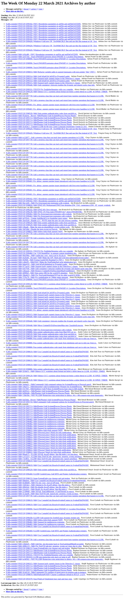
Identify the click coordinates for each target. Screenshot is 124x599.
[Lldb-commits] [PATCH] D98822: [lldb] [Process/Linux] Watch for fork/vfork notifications (41, 435)
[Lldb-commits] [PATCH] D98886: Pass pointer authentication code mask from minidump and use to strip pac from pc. (51, 338)
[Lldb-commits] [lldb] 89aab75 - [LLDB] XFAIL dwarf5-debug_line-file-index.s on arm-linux (42, 454)
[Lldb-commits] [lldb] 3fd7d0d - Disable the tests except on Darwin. (32, 229)
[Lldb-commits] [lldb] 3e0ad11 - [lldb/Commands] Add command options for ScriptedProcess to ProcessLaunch (49, 384)
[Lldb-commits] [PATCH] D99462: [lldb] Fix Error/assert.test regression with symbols (39, 214)
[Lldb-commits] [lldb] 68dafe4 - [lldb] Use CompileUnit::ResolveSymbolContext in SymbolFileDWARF (46, 481)
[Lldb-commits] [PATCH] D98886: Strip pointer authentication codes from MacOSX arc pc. (41, 332)
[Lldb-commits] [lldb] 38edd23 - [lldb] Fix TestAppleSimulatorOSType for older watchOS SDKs (43, 275)
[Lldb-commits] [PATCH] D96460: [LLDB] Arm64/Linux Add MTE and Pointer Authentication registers (46, 474)
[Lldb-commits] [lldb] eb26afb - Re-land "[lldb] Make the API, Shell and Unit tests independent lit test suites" (48, 258)
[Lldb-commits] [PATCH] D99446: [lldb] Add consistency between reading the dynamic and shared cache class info (50, 85)
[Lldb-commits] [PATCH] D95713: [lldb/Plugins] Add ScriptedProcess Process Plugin (39, 118)
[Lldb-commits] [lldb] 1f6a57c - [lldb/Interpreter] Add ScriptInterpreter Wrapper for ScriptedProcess (44, 387)
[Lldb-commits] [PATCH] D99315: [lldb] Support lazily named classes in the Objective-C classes (43, 78)
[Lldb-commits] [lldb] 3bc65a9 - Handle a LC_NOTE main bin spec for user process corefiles (42, 220)
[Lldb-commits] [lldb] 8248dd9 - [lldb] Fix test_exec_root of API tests (33, 483)
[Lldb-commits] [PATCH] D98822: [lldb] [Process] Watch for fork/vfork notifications (38, 450)
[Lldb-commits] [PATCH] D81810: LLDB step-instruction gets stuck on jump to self (38, 557)
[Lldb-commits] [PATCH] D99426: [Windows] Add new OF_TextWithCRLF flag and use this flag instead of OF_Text (51, 41)
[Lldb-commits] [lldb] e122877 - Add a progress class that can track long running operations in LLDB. (45, 137)
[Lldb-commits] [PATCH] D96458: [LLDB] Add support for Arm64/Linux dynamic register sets (43, 518)
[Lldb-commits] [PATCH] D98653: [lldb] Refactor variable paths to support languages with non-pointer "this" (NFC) (51, 72)
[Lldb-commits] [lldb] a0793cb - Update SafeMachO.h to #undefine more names (37, 218)
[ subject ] (34, 9)
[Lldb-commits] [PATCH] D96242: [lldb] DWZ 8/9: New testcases (32, 210)
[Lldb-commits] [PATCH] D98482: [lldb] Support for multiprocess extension (35, 419)
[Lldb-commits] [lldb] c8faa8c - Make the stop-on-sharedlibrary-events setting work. (38, 227)
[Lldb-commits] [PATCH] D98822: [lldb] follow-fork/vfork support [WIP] (34, 231)
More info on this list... (15, 11)
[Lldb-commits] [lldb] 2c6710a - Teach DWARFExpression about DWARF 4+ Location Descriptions (45, 57)
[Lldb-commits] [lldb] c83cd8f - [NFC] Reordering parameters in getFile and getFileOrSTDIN (42, 54)
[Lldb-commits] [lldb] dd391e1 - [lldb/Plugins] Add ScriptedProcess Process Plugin (38, 391)
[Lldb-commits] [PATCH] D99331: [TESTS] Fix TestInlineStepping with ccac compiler (40, 89)
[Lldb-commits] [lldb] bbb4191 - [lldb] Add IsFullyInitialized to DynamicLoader (37, 264)
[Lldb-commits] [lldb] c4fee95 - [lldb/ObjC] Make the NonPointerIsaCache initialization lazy (41, 262)
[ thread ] (26, 9)
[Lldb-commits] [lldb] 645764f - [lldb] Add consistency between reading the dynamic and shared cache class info (49, 269)
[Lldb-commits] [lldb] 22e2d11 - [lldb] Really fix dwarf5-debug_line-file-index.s (37, 489)
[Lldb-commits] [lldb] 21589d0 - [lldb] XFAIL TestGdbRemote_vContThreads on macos (40, 491)
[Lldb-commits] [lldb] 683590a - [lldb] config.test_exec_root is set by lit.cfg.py (36, 255)
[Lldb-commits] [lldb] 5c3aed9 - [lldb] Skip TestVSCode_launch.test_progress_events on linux (42, 494)
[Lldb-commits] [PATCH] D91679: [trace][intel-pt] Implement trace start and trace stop (39, 579)
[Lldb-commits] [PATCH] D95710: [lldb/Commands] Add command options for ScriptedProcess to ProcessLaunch (50, 402)
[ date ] (40, 9)
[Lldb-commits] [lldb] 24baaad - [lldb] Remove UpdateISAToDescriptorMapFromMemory (40, 271)
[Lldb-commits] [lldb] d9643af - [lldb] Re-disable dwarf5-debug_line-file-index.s (37, 487)
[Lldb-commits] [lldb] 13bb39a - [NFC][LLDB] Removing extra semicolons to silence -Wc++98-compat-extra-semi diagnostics (55, 395)
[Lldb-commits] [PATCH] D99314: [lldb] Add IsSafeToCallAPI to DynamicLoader (38, 76)
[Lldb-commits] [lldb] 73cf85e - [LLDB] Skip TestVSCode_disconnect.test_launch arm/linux (42, 459)
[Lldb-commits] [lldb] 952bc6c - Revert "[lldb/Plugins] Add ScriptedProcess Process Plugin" (41, 116)
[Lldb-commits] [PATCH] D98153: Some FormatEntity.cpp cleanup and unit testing (38, 478)
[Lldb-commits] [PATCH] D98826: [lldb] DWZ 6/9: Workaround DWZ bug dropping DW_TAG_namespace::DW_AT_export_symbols (58, 205)
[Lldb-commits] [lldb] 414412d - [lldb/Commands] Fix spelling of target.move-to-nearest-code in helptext (46, 572)
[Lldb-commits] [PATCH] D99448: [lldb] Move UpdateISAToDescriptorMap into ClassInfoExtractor (45, 325)
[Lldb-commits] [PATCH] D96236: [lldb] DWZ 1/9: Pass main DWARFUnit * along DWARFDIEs (44, 212)
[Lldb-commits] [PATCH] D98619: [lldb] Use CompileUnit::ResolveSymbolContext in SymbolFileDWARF (47, 352)
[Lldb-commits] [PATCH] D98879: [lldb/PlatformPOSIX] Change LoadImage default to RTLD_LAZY (46, 575)
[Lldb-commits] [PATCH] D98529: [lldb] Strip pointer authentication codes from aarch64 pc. (41, 113)
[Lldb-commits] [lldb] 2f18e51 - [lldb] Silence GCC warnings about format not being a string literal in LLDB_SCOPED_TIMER (55, 371)
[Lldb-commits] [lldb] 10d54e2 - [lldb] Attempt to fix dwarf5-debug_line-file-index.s (38, 485)
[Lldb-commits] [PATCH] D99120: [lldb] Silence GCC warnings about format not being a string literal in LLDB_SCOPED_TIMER (57, 92)
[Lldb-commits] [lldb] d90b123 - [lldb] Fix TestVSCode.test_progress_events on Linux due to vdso (44, 546)
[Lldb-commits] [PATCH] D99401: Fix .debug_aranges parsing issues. (33, 179)
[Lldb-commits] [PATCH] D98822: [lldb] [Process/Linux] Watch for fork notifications (39, 432)
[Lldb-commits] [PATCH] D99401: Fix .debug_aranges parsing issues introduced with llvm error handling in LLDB (50, 105)
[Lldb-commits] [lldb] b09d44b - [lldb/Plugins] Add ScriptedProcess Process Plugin (38, 393)
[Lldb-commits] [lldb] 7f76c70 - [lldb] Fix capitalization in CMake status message (37, 277)
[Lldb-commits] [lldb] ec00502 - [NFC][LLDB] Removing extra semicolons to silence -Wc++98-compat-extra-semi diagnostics (55, 559)
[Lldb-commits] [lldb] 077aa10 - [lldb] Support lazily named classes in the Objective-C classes (42, 266)
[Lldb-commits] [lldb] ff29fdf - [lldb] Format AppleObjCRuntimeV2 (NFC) (35, 260)
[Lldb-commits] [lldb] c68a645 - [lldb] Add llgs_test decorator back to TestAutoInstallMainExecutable (45, 544)
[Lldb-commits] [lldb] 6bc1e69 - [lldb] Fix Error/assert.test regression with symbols (38, 203)
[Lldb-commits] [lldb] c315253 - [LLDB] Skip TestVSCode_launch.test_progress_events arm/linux (44, 457)
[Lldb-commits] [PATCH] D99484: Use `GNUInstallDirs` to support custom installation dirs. (41, 253)
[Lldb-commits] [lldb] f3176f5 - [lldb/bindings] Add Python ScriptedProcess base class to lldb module (45, 389)
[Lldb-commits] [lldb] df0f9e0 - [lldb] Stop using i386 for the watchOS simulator (37, 273)
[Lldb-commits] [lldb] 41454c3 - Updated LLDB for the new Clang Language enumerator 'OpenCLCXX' (46, 127)
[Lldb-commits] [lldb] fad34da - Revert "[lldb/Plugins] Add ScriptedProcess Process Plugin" (41, 400)
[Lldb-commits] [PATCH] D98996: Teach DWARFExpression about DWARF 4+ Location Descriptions (46, 59)
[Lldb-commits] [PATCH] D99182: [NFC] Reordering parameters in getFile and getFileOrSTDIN (43, 24)
